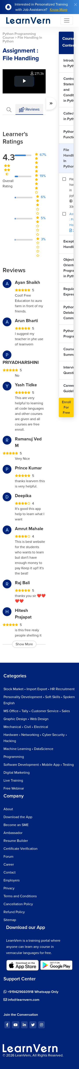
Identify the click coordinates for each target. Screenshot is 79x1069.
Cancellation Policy (18, 904)
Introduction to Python (68, 63)
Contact (10, 872)
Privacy (9, 888)
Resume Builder (16, 841)
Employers (12, 880)
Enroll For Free (66, 407)
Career (9, 864)
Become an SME (16, 825)
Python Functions (68, 134)
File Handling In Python (68, 158)
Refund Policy (14, 912)
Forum (8, 856)
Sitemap (10, 920)
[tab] (9, 109)
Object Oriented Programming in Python (68, 267)
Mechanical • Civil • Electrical (26, 727)
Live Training (13, 780)
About (8, 809)
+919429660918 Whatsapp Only (32, 992)
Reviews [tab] (32, 109)
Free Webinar (14, 788)
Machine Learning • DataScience (28, 749)
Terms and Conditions (20, 896)
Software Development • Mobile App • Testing (39, 765)
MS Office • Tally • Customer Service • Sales (37, 711)
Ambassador (13, 833)
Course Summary (68, 352)
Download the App (18, 817)
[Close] (75, 4)
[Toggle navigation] (67, 20)
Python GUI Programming (68, 334)
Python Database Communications (68, 312)
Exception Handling (68, 244)
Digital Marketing (17, 772)
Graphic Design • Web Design (26, 719)
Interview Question (68, 370)
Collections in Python (68, 116)
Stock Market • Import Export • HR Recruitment (39, 689)
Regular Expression (68, 292)
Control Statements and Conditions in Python (68, 90)
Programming (14, 757)
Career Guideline (68, 388)
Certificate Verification (21, 848)
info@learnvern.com (23, 1000)
